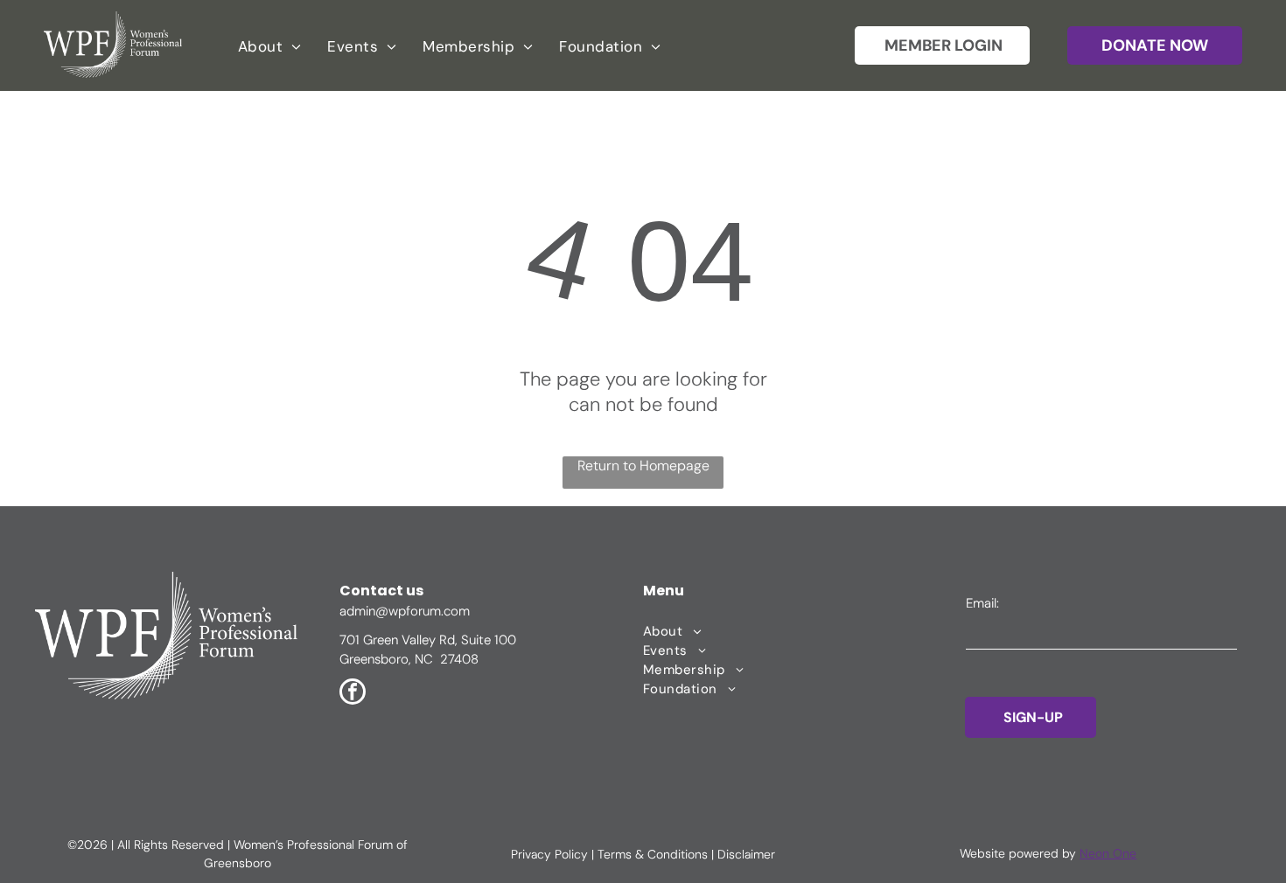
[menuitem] (269, 46)
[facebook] (352, 693)
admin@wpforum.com (404, 611)
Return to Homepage (643, 465)
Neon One (1108, 853)
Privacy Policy (549, 854)
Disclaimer (746, 854)
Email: (982, 603)
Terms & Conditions (653, 854)
